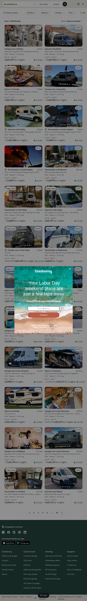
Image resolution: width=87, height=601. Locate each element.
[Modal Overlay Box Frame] (43, 300)
